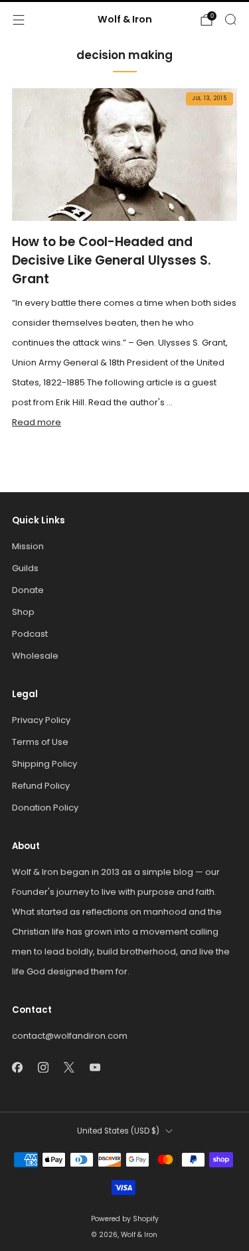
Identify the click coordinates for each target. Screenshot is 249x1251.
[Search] (230, 19)
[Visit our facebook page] (17, 1067)
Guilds (25, 568)
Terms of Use (40, 742)
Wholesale (35, 655)
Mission (28, 546)
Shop (23, 612)
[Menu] (18, 20)
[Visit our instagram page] (43, 1067)
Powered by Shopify (125, 1219)
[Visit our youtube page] (95, 1067)
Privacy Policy (41, 720)
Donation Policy (45, 807)
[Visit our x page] (69, 1067)
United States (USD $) (118, 1131)
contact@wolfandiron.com (69, 1035)
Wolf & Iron (125, 20)
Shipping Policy (44, 763)
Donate (28, 590)
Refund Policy (41, 785)
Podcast (30, 633)
